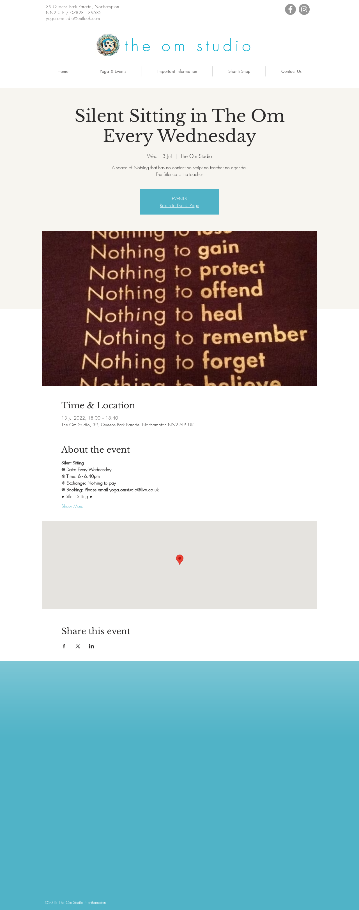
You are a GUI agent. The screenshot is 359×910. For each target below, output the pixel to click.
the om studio (189, 45)
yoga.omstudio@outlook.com (73, 18)
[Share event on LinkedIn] (91, 646)
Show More (72, 506)
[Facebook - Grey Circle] (290, 9)
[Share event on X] (77, 646)
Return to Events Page (179, 205)
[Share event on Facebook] (64, 646)
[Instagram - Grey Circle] (304, 9)
